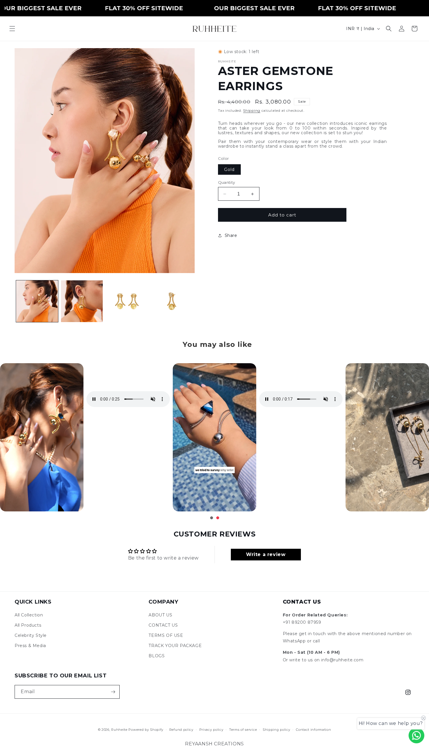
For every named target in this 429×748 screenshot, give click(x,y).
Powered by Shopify (145, 730)
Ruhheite (119, 730)
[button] (12, 28)
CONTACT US (163, 625)
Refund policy (181, 730)
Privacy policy (211, 730)
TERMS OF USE (166, 635)
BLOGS (157, 655)
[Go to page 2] (217, 517)
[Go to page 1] (211, 517)
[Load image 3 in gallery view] (127, 301)
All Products (28, 625)
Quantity (226, 182)
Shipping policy (276, 730)
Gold (229, 169)
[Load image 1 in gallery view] (37, 301)
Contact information (313, 730)
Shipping (251, 110)
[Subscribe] (113, 692)
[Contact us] (416, 735)
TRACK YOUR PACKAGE (175, 645)
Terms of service (243, 730)
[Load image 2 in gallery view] (82, 301)
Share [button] (231, 235)
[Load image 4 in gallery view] (172, 301)
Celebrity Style (31, 635)
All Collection (29, 615)
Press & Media (30, 645)
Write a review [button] (265, 554)
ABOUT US (160, 615)
